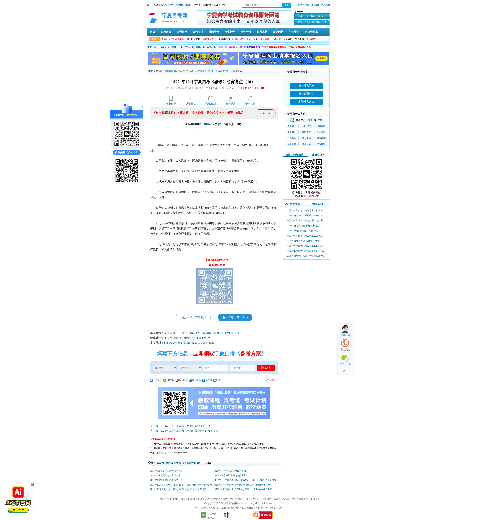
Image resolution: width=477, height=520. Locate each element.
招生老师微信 (296, 154)
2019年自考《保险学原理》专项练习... (305, 215)
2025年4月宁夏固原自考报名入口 (230, 470)
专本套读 (246, 31)
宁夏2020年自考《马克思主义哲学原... (305, 210)
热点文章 (295, 204)
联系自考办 (276, 508)
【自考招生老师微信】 (249, 88)
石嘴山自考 (177, 47)
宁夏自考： (153, 47)
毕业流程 (292, 144)
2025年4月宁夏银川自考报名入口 (166, 480)
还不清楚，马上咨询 (235, 317)
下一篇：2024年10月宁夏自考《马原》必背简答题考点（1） (184, 430)
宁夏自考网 (170, 71)
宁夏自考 (206, 124)
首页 (152, 31)
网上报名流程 (193, 39)
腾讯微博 (196, 380)
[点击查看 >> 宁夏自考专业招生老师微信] (127, 146)
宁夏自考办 (313, 499)
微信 (218, 380)
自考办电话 (303, 5)
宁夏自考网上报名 (253, 499)
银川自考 (165, 47)
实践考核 (321, 138)
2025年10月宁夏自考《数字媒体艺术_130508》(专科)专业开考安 (245, 480)
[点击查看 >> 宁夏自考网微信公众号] (127, 182)
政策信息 (166, 31)
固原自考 (200, 47)
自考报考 (182, 31)
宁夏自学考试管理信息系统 (275, 499)
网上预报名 (311, 31)
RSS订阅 (315, 5)
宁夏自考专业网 (203, 499)
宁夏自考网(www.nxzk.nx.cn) (177, 5)
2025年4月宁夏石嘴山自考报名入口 (231, 475)
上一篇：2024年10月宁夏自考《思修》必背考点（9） (180, 426)
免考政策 (306, 144)
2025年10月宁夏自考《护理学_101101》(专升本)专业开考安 (243, 489)
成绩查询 (214, 31)
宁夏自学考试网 (219, 499)
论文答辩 (287, 39)
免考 (248, 39)
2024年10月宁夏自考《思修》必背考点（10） (209, 71)
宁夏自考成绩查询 (299, 499)
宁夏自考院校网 (235, 499)
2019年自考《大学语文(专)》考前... (304, 240)
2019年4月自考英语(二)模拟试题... (303, 230)
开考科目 (292, 138)
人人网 (208, 380)
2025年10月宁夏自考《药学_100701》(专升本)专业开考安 (178, 489)
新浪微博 (183, 380)
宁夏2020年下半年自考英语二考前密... (305, 220)
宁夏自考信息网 (187, 499)
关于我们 (265, 508)
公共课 (181, 71)
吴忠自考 (189, 47)
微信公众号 (318, 154)
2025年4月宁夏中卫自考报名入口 (166, 470)
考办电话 (292, 132)
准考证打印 (224, 39)
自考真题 (262, 31)
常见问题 (278, 31)
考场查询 (321, 132)
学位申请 (299, 39)
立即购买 (265, 113)
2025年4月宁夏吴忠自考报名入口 (166, 475)
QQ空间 (170, 380)
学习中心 (294, 31)
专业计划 (230, 31)
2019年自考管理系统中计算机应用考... (305, 255)
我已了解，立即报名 (193, 317)
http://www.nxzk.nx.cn (197, 337)
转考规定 (321, 144)
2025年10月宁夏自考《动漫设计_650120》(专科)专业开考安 (243, 484)
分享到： (157, 380)
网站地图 (325, 5)
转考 (255, 39)
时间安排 (306, 126)
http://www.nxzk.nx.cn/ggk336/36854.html (189, 342)
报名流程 (321, 126)
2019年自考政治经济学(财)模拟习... (304, 225)
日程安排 (198, 31)
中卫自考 (211, 47)
